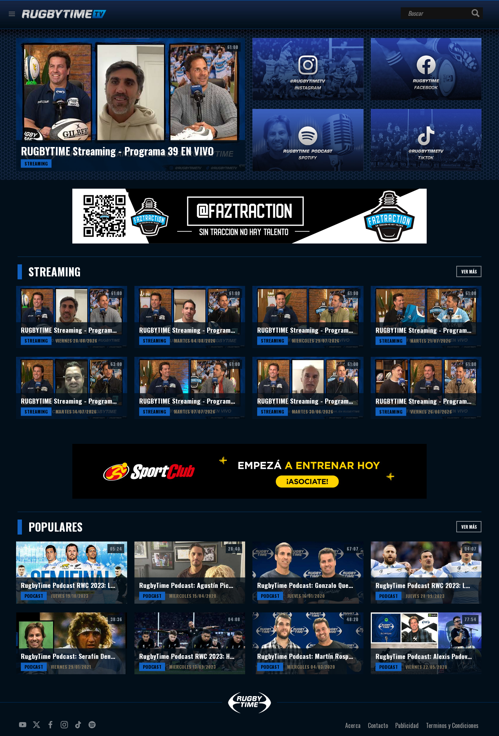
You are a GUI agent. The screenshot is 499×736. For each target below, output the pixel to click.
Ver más (469, 271)
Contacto (378, 725)
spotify (93, 727)
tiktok (79, 727)
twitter (37, 727)
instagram (65, 727)
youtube (23, 727)
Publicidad (407, 725)
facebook (51, 727)
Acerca (353, 725)
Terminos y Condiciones (452, 725)
